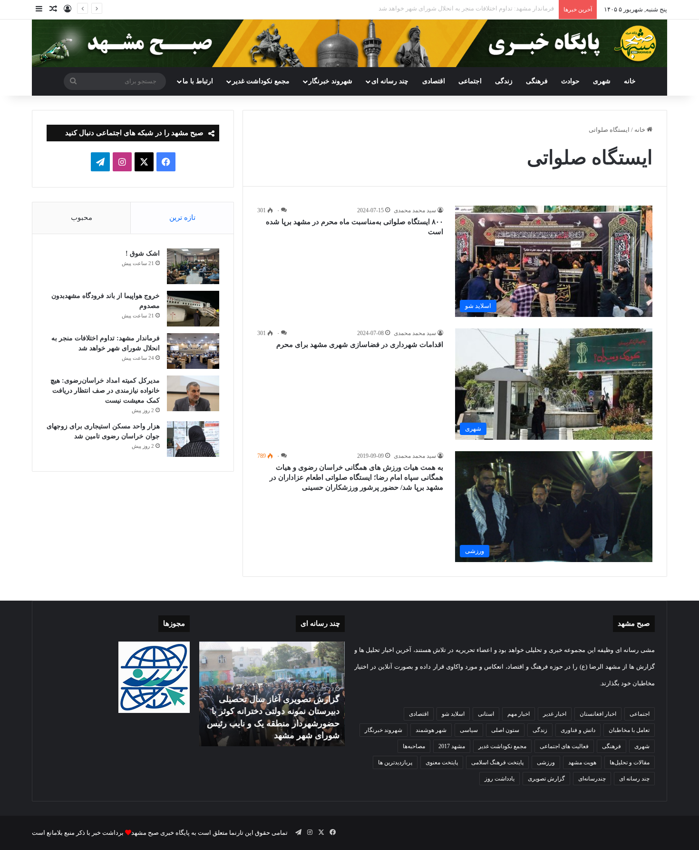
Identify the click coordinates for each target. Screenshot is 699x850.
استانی (486, 714)
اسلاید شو (453, 714)
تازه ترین (182, 217)
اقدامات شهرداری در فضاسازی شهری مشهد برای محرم (359, 344)
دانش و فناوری (578, 730)
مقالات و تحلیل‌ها (630, 762)
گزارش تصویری (546, 778)
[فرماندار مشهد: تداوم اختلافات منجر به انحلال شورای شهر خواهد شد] (193, 351)
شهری (602, 81)
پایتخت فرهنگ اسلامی (497, 762)
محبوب (81, 217)
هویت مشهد (582, 762)
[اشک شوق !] (193, 266)
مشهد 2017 (451, 746)
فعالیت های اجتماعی (564, 746)
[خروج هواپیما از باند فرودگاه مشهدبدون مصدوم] (193, 308)
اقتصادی (433, 81)
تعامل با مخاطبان (629, 730)
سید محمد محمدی (415, 210)
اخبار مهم (518, 714)
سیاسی (469, 730)
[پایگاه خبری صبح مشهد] (349, 43)
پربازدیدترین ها (395, 762)
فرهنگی (537, 81)
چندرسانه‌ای (592, 778)
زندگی (504, 81)
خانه (630, 81)
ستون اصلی (505, 730)
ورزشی (546, 762)
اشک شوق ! (143, 253)
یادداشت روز (500, 778)
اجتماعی (470, 81)
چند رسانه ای (389, 81)
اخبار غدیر (554, 714)
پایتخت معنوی (442, 762)
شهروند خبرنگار (383, 730)
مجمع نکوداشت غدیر (261, 81)
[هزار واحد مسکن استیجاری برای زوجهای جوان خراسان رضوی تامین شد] (193, 439)
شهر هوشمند (431, 730)
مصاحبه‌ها (414, 746)
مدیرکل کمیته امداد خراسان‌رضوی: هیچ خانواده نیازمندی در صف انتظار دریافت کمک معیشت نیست (105, 390)
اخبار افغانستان (598, 714)
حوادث (570, 81)
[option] (272, 694)
